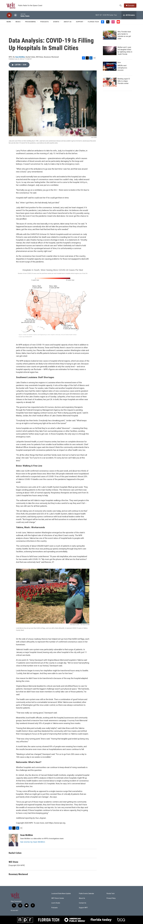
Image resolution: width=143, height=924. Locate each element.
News (119, 62)
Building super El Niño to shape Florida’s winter (124, 81)
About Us (68, 22)
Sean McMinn (20, 57)
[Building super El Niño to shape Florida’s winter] (110, 82)
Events (56, 22)
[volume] (15, 15)
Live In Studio (55, 903)
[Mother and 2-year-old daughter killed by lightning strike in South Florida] (110, 50)
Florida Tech (93, 22)
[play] (9, 15)
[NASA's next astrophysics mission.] (110, 66)
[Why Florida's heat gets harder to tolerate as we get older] (110, 35)
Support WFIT (83, 907)
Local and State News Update (61, 893)
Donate (131, 5)
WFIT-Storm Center (57, 898)
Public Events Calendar (86, 893)
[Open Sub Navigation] (13, 22)
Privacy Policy (111, 898)
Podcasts (44, 22)
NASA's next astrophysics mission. (122, 68)
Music (18, 22)
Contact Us (82, 903)
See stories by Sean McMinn (32, 842)
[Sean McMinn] (13, 840)
